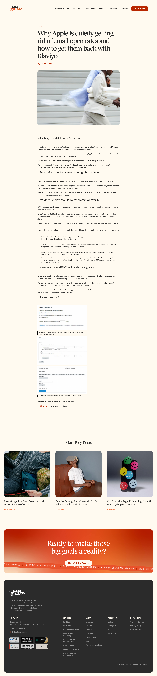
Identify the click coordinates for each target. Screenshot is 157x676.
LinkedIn (111, 622)
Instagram (112, 626)
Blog (39, 27)
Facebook (112, 633)
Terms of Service (137, 622)
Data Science (68, 646)
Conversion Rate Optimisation (69, 641)
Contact (89, 629)
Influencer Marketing (71, 649)
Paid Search (68, 626)
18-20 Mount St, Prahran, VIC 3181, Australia (26, 624)
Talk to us (43, 406)
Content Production (71, 629)
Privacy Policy (135, 626)
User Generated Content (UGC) (69, 654)
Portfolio (89, 633)
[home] (15, 8)
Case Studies (91, 637)
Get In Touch (139, 8)
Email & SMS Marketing (68, 635)
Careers (89, 626)
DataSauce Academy (94, 645)
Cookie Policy (135, 629)
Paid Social (67, 622)
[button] (59, 8)
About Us (89, 622)
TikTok (110, 629)
